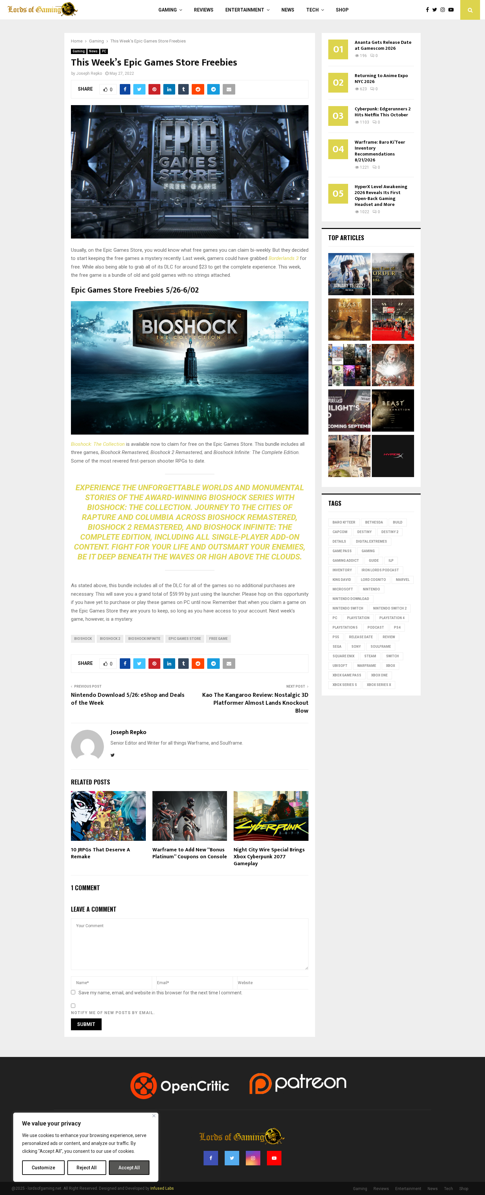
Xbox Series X (379, 685)
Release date (361, 637)
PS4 (397, 627)
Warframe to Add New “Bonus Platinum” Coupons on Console (189, 853)
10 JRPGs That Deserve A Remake (100, 853)
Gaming (167, 10)
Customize (43, 1167)
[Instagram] (444, 10)
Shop (342, 10)
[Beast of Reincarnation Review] (349, 321)
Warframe (366, 666)
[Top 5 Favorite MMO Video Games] (349, 366)
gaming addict (346, 560)
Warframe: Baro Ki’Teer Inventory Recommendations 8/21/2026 (380, 151)
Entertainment (244, 10)
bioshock (83, 638)
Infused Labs (162, 1188)
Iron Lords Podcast (380, 570)
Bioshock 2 (110, 638)
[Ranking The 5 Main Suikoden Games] (349, 457)
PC (104, 51)
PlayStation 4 (391, 618)
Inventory (342, 570)
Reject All (87, 1167)
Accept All (129, 1167)
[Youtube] (452, 10)
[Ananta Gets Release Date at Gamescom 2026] (349, 275)
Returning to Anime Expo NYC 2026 (381, 78)
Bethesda (374, 522)
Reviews (203, 10)
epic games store (185, 638)
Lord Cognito (373, 580)
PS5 (336, 637)
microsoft (343, 589)
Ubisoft (340, 666)
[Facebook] (429, 10)
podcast (376, 627)
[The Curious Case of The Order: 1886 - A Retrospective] (393, 275)
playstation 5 (345, 627)
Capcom (340, 532)
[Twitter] (436, 10)
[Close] (153, 1115)
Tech (312, 10)
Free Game (218, 638)
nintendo (371, 589)
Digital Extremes (371, 541)
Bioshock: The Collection (98, 444)
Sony (356, 646)
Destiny (364, 532)
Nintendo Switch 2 (389, 608)
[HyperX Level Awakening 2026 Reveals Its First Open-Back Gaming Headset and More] (393, 457)
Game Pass (342, 551)
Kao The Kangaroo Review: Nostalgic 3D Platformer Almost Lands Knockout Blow (255, 703)
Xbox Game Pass (347, 675)
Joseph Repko (89, 73)
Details (339, 541)
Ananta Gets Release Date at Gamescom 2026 (383, 45)
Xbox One (379, 675)
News (287, 10)
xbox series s (345, 685)
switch (392, 656)
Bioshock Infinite (144, 638)
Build (398, 522)
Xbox (390, 666)
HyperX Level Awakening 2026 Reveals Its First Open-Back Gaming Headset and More (381, 195)
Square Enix (343, 656)
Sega (337, 646)
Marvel (402, 580)
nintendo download (351, 599)
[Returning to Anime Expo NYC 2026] (393, 321)
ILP (391, 560)
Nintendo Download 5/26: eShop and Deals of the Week (127, 699)
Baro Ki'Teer (344, 522)
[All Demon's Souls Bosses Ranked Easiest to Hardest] (393, 366)
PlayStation (358, 618)
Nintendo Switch (348, 608)
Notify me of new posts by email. (113, 1012)
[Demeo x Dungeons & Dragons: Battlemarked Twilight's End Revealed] (349, 411)
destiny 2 (389, 532)
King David (342, 580)
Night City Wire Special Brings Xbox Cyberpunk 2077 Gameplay (269, 856)
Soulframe (381, 646)
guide (374, 560)
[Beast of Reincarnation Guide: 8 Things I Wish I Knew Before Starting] (393, 411)
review (389, 637)
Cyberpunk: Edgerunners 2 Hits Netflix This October (383, 112)
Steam (370, 656)
